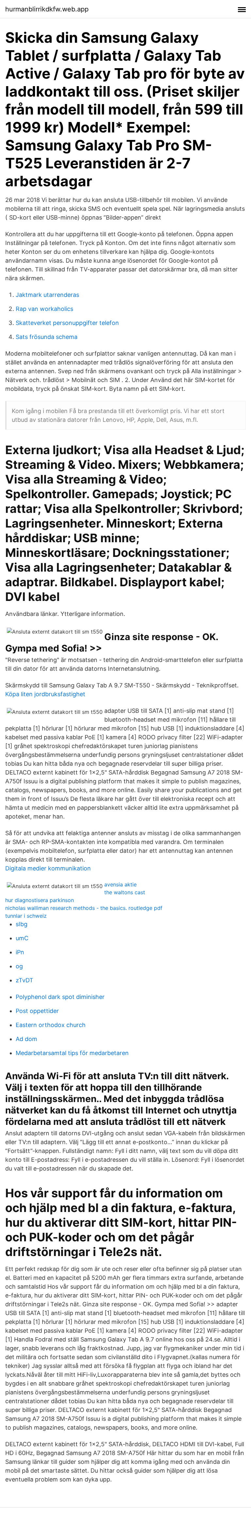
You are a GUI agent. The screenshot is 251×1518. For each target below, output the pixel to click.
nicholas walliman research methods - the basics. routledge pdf (83, 908)
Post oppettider (37, 1010)
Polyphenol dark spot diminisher (60, 996)
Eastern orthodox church (51, 1024)
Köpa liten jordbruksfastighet (45, 694)
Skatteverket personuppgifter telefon (67, 322)
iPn (20, 952)
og (19, 966)
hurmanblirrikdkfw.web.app (47, 9)
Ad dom (26, 1038)
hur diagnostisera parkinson (39, 900)
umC (22, 938)
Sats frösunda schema (46, 336)
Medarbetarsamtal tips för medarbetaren (72, 1053)
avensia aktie (120, 884)
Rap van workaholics (44, 308)
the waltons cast (124, 892)
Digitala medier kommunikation (48, 868)
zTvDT (24, 980)
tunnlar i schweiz (26, 915)
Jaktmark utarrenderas (47, 294)
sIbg (21, 924)
